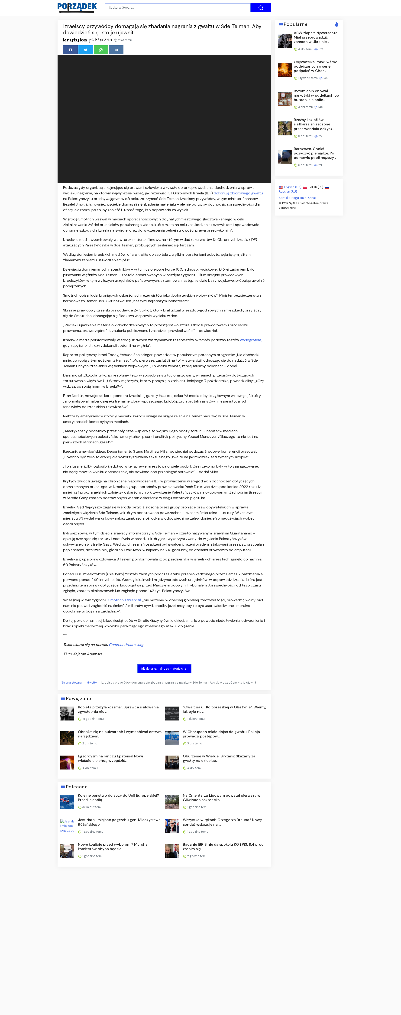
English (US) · (293, 187)
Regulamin (298, 198)
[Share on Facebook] (70, 49)
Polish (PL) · (316, 187)
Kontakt (284, 198)
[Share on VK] (116, 49)
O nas (312, 198)
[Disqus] (164, 932)
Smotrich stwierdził (124, 600)
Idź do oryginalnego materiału (162, 669)
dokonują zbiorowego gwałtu (238, 193)
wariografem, (251, 339)
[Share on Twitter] (85, 49)
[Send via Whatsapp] (101, 49)
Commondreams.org (126, 644)
